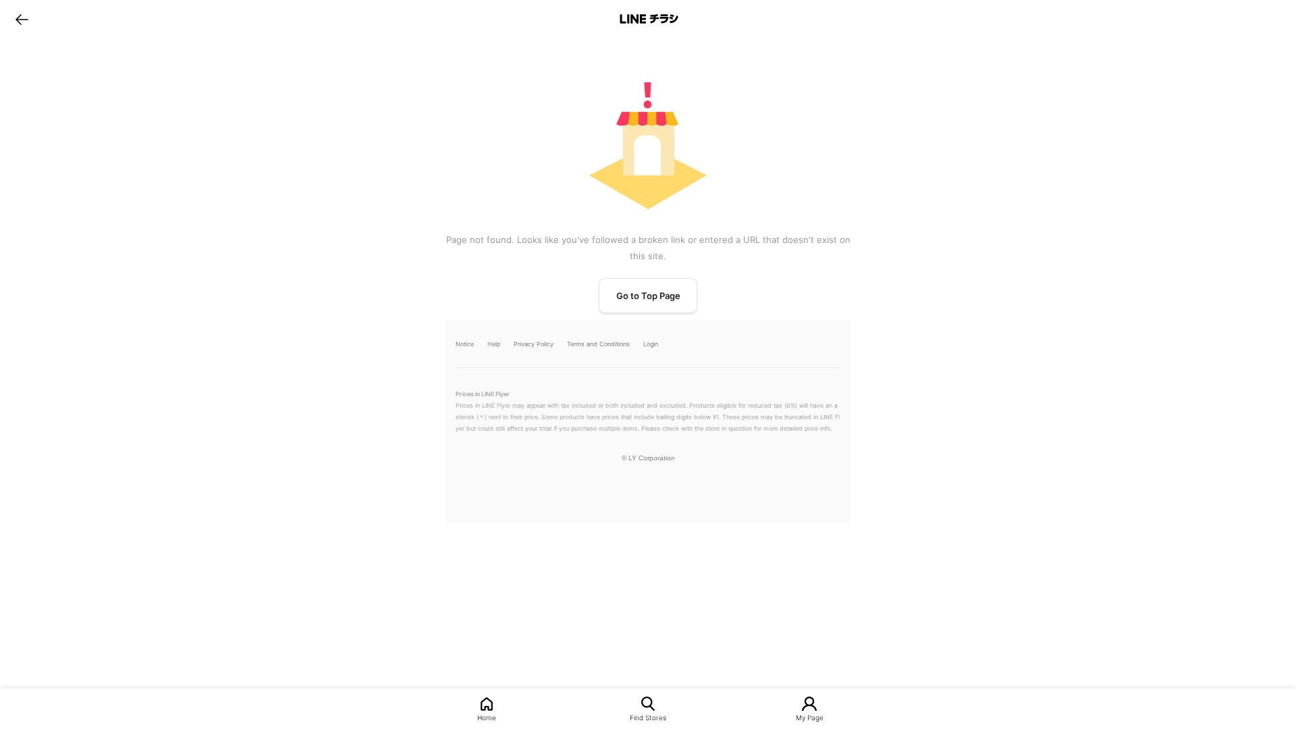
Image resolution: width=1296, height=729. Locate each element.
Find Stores (648, 717)
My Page (810, 717)
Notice (465, 344)
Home (486, 717)
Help (493, 344)
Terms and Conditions (598, 344)
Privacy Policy (534, 344)
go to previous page (22, 19)
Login (650, 344)
